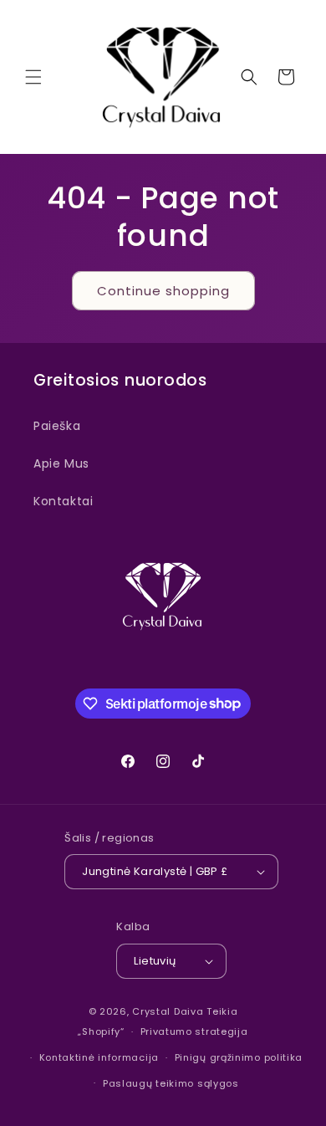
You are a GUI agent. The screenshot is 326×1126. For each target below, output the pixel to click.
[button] (33, 77)
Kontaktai (63, 501)
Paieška (56, 425)
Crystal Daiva (167, 1011)
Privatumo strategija (194, 1031)
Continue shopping (163, 290)
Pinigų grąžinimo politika (239, 1057)
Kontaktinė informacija (99, 1057)
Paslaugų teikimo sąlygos (171, 1083)
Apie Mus (61, 463)
